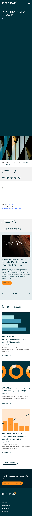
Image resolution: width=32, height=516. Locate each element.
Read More (5, 355)
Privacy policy (6, 505)
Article (16, 162)
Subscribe (4, 502)
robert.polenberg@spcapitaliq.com (11, 208)
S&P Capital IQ (10, 204)
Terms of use (5, 508)
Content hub (6, 162)
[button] (3, 293)
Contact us (5, 511)
